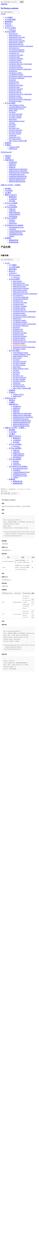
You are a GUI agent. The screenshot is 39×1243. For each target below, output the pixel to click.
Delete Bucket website (16, 42)
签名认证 (8, 24)
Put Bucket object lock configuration (20, 94)
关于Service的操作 (11, 203)
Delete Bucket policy (15, 39)
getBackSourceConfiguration (18, 171)
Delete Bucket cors (15, 35)
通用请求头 (13, 197)
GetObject (12, 222)
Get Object (12, 112)
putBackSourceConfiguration (18, 169)
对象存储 (12, 489)
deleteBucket (13, 162)
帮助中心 (4, 489)
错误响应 (8, 143)
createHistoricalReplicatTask (18, 176)
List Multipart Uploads (16, 74)
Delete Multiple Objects (16, 108)
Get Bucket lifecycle (15, 62)
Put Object (12, 126)
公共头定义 (9, 26)
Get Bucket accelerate (16, 67)
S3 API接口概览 (10, 19)
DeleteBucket (13, 216)
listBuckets (12, 165)
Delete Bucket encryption (17, 37)
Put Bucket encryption (16, 85)
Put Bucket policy (14, 87)
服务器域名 (9, 21)
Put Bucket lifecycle (15, 92)
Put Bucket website (15, 90)
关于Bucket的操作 (11, 207)
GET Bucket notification (16, 49)
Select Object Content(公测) (18, 141)
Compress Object (14, 147)
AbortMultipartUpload (16, 234)
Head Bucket (13, 71)
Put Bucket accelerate (9, 8)
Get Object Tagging (15, 117)
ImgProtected (13, 149)
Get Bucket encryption (16, 55)
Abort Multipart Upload (16, 105)
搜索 (21, 2)
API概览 (8, 158)
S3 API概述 (9, 17)
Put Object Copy (14, 128)
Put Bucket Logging (15, 101)
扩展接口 (8, 145)
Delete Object (13, 110)
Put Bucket (12, 80)
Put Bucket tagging (15, 96)
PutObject (12, 220)
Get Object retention (15, 116)
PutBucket (12, 209)
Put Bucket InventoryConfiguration (20, 99)
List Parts (12, 123)
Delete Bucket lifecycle (16, 44)
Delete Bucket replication (17, 41)
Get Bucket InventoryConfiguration (20, 69)
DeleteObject (13, 223)
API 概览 (8, 193)
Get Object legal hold (15, 114)
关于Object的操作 (11, 218)
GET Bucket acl (14, 48)
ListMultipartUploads (15, 233)
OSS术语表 (9, 191)
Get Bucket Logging (15, 73)
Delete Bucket (13, 33)
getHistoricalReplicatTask (17, 180)
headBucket (12, 164)
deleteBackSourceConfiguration (19, 172)
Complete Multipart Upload (17, 107)
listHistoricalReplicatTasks (17, 181)
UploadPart (12, 229)
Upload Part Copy (14, 137)
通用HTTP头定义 (11, 195)
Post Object (12, 124)
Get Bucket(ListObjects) (16, 51)
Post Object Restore (15, 139)
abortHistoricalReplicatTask (17, 178)
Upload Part (12, 135)
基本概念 (8, 188)
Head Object (13, 119)
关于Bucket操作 (10, 32)
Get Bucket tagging (15, 66)
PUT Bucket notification (16, 78)
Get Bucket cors (14, 53)
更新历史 (8, 156)
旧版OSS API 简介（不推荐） (11, 185)
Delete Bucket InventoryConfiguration (21, 46)
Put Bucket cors (14, 82)
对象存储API (9, 160)
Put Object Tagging (15, 133)
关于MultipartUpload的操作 (14, 225)
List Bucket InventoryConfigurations (20, 76)
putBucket (12, 167)
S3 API (3, 14)
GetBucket (12, 211)
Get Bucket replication (16, 58)
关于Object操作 (10, 103)
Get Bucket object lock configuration (20, 64)
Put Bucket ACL (14, 83)
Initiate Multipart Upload (16, 121)
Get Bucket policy (14, 57)
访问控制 (12, 201)
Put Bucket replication (16, 89)
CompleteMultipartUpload (17, 231)
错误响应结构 (13, 242)
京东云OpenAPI (6, 152)
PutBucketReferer (14, 212)
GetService (12, 30)
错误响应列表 (13, 240)
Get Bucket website (15, 60)
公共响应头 (13, 199)
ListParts (11, 236)
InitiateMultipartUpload (16, 227)
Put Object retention (15, 132)
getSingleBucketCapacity (17, 174)
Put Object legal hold (15, 130)
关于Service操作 (10, 28)
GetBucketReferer (14, 214)
